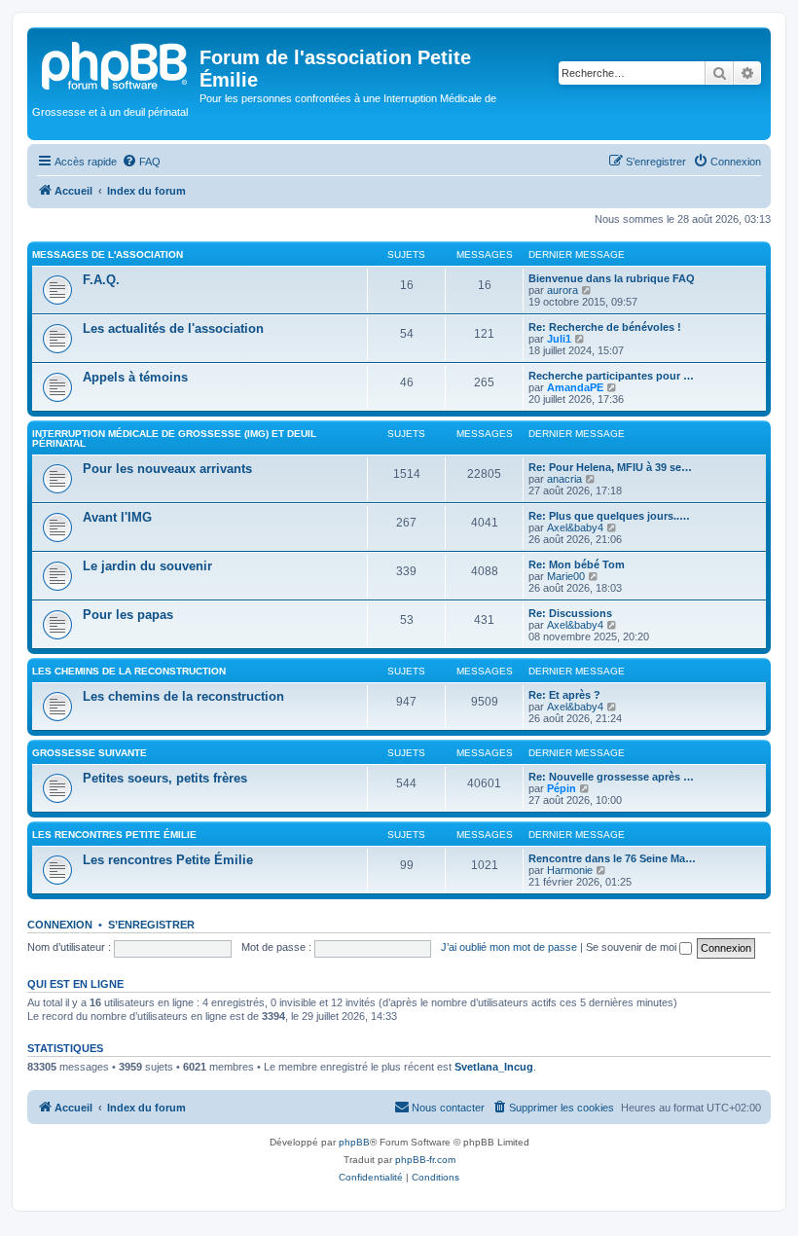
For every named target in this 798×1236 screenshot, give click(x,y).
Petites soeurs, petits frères (165, 778)
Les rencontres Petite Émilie (114, 834)
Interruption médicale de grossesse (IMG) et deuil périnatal (174, 438)
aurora (562, 290)
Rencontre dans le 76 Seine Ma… (612, 858)
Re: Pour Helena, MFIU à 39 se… (610, 467)
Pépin (561, 788)
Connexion (59, 924)
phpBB (354, 1142)
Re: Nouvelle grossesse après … (611, 776)
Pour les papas (128, 614)
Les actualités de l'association (173, 328)
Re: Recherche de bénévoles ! (604, 327)
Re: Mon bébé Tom (576, 564)
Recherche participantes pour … (611, 376)
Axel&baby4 (575, 527)
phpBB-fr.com (425, 1159)
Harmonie (570, 870)
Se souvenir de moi (632, 947)
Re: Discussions (570, 613)
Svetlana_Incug (493, 1066)
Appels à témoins (135, 377)
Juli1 (559, 339)
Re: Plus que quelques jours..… (609, 516)
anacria (564, 479)
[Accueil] (116, 63)
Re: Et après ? (564, 695)
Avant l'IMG (117, 517)
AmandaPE (575, 387)
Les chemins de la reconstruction (129, 671)
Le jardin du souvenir (147, 566)
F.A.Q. (101, 280)
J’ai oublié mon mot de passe (509, 947)
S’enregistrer (151, 924)
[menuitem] (141, 161)
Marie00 (566, 576)
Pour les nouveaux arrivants (167, 468)
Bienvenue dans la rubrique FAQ (611, 278)
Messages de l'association (107, 254)
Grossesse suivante (89, 752)
